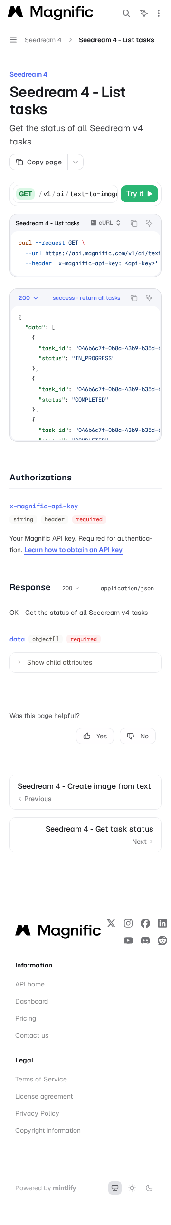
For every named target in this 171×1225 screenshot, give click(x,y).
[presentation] (77, 194)
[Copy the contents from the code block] (134, 223)
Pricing (25, 1018)
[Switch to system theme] (115, 1188)
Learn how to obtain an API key (73, 550)
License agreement (44, 1096)
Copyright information (48, 1130)
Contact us (31, 1035)
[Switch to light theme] (132, 1188)
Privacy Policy (37, 1113)
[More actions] (158, 13)
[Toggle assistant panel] (144, 13)
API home (30, 984)
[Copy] (109, 194)
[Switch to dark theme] (149, 1188)
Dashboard (31, 1001)
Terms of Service (41, 1079)
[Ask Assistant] (149, 223)
